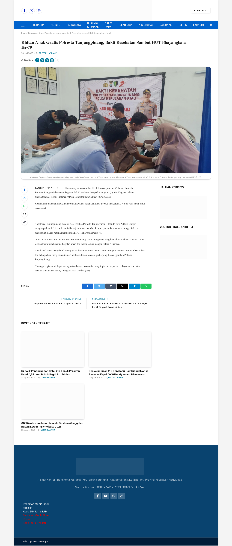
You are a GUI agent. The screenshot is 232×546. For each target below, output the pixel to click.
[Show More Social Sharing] (57, 60)
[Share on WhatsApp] (42, 60)
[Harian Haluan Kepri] (116, 10)
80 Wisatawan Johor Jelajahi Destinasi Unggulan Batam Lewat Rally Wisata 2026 (52, 425)
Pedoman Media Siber (36, 504)
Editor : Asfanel (48, 53)
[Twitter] (24, 198)
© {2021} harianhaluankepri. (35, 541)
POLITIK (182, 25)
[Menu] (23, 25)
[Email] (24, 214)
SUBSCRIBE (201, 10)
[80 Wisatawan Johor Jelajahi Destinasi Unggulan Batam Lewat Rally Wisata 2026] (52, 401)
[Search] (210, 25)
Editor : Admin (48, 378)
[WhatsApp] (24, 206)
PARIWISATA (74, 25)
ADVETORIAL (146, 25)
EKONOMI (198, 25)
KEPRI (54, 25)
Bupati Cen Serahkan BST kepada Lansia (57, 303)
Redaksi (27, 507)
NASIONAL (166, 25)
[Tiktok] (121, 496)
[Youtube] (105, 496)
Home (24, 33)
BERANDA (39, 25)
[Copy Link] (24, 222)
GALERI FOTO (109, 25)
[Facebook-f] (97, 496)
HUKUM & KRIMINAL (92, 25)
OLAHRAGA (125, 25)
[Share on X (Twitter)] (47, 60)
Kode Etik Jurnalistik (35, 511)
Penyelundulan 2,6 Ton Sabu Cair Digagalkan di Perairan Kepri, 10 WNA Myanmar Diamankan (118, 372)
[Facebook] (24, 190)
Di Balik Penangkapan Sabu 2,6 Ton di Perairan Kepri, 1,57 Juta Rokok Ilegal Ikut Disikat (50, 372)
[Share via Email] (52, 60)
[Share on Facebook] (37, 60)
